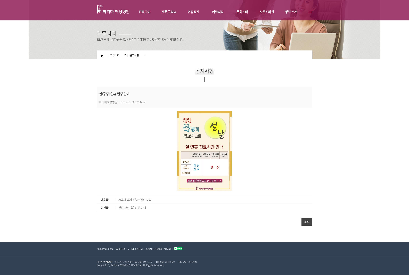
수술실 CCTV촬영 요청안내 (158, 249)
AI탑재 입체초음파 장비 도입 (134, 200)
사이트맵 (120, 249)
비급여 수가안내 (135, 249)
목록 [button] (306, 222)
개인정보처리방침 (105, 249)
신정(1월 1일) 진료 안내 (132, 208)
